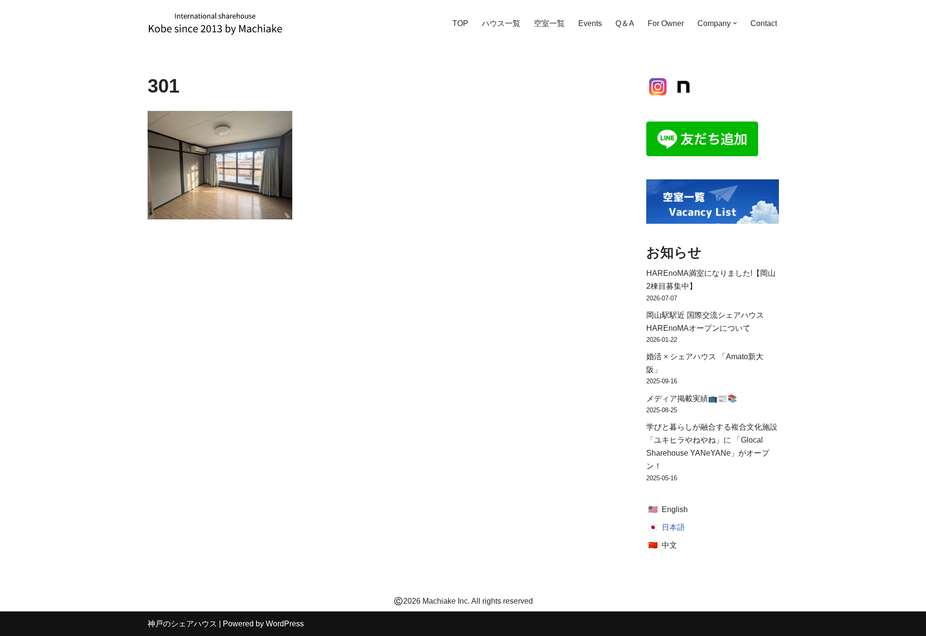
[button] (735, 23)
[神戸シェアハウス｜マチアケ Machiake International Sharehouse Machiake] (215, 23)
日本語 (673, 527)
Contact (763, 23)
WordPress (285, 624)
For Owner (666, 23)
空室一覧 (549, 23)
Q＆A (624, 23)
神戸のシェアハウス (182, 624)
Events (590, 23)
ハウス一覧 (501, 23)
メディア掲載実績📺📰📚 (691, 398)
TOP (460, 23)
